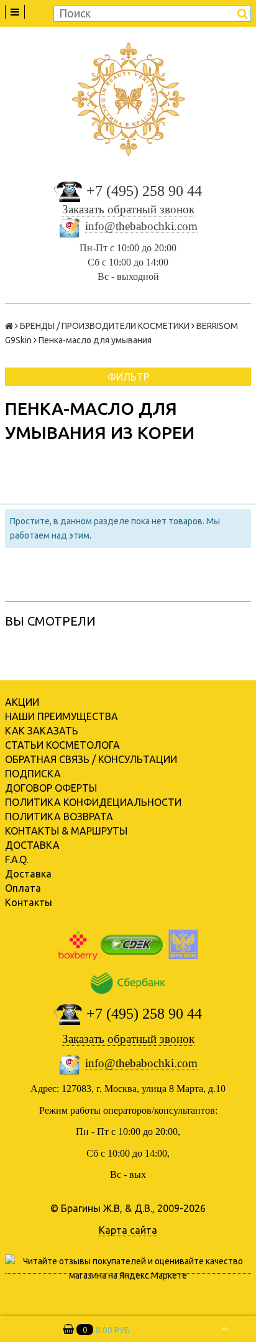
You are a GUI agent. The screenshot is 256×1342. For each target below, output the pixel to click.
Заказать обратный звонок (128, 209)
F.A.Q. (16, 859)
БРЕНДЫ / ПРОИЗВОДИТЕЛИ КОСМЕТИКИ (105, 326)
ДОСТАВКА (32, 845)
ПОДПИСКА (33, 773)
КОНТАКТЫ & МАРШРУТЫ (66, 830)
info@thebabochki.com (141, 226)
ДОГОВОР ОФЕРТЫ (51, 788)
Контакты (28, 902)
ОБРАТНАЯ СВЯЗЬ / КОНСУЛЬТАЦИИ (91, 759)
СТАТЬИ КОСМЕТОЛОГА (62, 745)
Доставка (28, 873)
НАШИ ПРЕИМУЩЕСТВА (61, 716)
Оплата (23, 888)
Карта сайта (128, 1230)
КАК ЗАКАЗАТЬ (41, 730)
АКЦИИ (22, 702)
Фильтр (128, 376)
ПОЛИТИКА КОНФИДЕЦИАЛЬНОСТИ (93, 802)
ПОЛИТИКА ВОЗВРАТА (59, 816)
